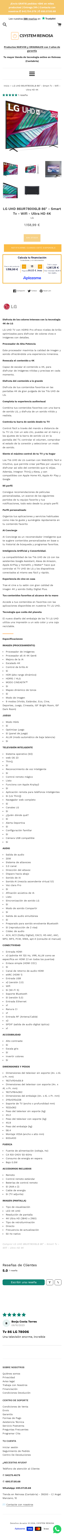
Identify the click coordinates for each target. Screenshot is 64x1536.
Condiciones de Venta (15, 1406)
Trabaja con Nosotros (15, 1385)
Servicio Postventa (13, 1425)
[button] (10, 95)
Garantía (8, 1414)
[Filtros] (49, 1282)
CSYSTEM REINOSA (45, 1523)
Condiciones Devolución (17, 1392)
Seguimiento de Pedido (16, 1451)
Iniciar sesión (10, 1447)
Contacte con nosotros (19, 1504)
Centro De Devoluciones (17, 1454)
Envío (6, 1410)
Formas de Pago (12, 1418)
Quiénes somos (11, 1373)
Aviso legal (9, 1381)
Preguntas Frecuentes (15, 1429)
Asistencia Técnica (13, 1422)
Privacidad (9, 1377)
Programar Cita (11, 1433)
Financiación (10, 1389)
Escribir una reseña (24, 1282)
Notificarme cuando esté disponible (33, 248)
